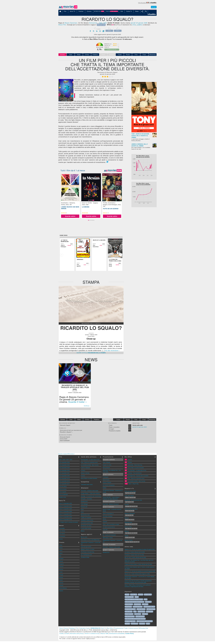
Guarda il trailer (76, 401)
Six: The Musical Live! (86, 554)
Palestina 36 (84, 506)
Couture (83, 475)
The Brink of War (85, 557)
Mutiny (104, 519)
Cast (70, 54)
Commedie (62, 528)
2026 (64, 459)
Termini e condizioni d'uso (92, 633)
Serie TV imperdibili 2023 (65, 508)
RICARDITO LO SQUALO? (91, 327)
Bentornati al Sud (85, 514)
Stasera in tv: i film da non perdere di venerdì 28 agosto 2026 (140, 571)
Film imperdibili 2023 (64, 467)
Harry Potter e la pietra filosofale (89, 478)
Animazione (93, 23)
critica (134, 25)
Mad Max (127, 623)
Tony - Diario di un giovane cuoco (89, 462)
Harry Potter (138, 614)
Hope (82, 509)
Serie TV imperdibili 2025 (65, 503)
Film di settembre (63, 494)
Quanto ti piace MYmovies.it (66, 454)
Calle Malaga (84, 504)
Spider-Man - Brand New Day (135, 465)
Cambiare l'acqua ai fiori (87, 520)
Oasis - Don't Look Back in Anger (111, 524)
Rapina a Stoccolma (130, 513)
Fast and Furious (140, 616)
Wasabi (126, 535)
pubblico (140, 25)
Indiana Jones (141, 611)
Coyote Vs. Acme (107, 465)
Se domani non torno (86, 525)
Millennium (144, 614)
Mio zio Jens (84, 537)
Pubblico (95, 54)
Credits (61, 633)
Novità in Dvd (62, 497)
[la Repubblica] (147, 3)
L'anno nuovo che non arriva (70, 207)
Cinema (66, 628)
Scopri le (91, 353)
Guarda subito (70, 216)
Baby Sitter (145, 604)
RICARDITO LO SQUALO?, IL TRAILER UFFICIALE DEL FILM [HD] (75, 387)
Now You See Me (129, 597)
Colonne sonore (133, 628)
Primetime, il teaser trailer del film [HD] (134, 554)
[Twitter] (94, 31)
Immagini (111, 429)
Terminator (142, 623)
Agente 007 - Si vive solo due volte (133, 500)
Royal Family (128, 606)
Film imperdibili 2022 (64, 470)
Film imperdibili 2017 (64, 483)
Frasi (144, 54)
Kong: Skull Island (129, 495)
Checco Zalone (129, 604)
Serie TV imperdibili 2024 (65, 506)
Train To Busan (106, 462)
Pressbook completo (114, 431)
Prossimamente (118, 628)
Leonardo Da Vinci (137, 606)
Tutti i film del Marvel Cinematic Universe (135, 618)
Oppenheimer (137, 604)
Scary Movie (134, 594)
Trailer (120, 54)
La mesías (85, 207)
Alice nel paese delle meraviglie (144, 621)
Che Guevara (134, 623)
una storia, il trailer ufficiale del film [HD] (135, 552)
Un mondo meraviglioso (109, 485)
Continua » (87, 406)
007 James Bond (151, 609)
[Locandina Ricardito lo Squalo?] (65, 101)
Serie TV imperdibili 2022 (65, 511)
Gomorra (140, 594)
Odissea (130, 462)
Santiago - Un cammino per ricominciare (91, 496)
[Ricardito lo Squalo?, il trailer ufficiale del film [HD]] (75, 381)
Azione (61, 539)
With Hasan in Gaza (108, 537)
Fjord (82, 512)
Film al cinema (62, 489)
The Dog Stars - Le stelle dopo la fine (90, 459)
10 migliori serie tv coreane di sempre (68, 522)
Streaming (152, 54)
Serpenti (105, 521)
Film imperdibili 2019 (64, 478)
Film (77, 628)
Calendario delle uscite (87, 484)
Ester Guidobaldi (65, 440)
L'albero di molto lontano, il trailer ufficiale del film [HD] (138, 564)
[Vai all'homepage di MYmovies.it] (68, 8)
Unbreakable (149, 611)
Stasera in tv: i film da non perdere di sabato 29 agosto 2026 (140, 549)
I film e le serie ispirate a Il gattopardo (134, 601)
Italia (100, 23)
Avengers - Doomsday (86, 498)
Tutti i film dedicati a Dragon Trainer (134, 599)
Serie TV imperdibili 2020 (65, 516)
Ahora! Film (62, 25)
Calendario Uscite (85, 628)
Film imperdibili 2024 (64, 465)
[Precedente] (61, 254)
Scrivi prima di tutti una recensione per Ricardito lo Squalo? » (71, 431)
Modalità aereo (128, 522)
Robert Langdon (129, 614)
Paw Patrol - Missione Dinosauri (111, 504)
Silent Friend (106, 479)
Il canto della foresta (86, 528)
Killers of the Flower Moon (131, 509)
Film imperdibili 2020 (64, 475)
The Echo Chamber (107, 516)
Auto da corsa (128, 611)
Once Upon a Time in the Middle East (90, 539)
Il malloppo (105, 477)
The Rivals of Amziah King (87, 552)
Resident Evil (84, 501)
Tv (105, 628)
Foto (136, 54)
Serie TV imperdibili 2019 (65, 519)
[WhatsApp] (100, 31)
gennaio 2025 (142, 23)
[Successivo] (120, 254)
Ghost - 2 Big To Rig (133, 483)
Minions (127, 594)
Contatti (67, 633)
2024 (71, 459)
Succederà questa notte (87, 523)
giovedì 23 (134, 23)
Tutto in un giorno (111, 209)
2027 (60, 459)
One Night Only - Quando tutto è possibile (138, 475)
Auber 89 (105, 529)
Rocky (147, 623)
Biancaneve (148, 601)
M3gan (136, 597)
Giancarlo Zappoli (65, 425)
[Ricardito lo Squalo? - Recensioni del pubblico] (91, 322)
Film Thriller (62, 531)
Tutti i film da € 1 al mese (73, 170)
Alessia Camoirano (70, 23)
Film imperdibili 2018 (64, 481)
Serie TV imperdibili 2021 (65, 514)
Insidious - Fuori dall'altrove (135, 473)
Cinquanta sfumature (130, 609)
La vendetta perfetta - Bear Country (90, 465)
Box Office (110, 628)
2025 (105, 23)
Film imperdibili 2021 (64, 473)
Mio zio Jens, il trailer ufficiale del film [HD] (135, 557)
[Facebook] (90, 31)
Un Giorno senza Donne (109, 527)
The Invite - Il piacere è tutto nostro (89, 490)
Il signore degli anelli (130, 621)
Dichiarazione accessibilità (116, 633)
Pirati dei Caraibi (141, 609)
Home (61, 628)
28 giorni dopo (147, 594)
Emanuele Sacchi (65, 437)
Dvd (102, 628)
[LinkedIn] (97, 31)
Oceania (130, 459)
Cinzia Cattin (63, 439)
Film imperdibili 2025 (64, 462)
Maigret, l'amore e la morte (87, 549)
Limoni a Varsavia (85, 467)
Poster (128, 54)
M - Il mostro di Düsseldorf (109, 535)
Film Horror (62, 533)
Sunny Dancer (106, 467)
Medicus (127, 531)
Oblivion (127, 518)
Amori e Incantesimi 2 (108, 513)
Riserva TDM (104, 633)
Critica (87, 54)
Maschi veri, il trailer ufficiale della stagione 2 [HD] (137, 574)
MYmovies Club (143, 628)
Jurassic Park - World (149, 606)
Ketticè (104, 487)
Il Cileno (83, 470)
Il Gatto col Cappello (86, 517)
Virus (135, 611)
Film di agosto (62, 491)
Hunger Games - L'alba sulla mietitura (90, 493)
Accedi (154, 7)
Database (72, 628)
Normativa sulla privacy (77, 633)
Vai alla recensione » (112, 350)
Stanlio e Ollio (128, 526)
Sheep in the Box (85, 473)
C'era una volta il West (130, 491)
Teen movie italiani (129, 616)
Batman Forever (129, 540)
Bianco (82, 531)
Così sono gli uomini (86, 546)
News (78, 54)
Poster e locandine (114, 427)
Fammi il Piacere (107, 482)
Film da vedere (63, 486)
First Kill (127, 504)
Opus (145, 599)
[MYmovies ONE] (113, 170)
